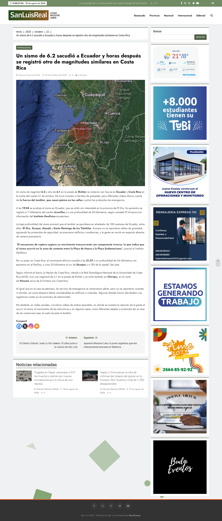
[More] (36, 326)
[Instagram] (31, 326)
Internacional (185, 15)
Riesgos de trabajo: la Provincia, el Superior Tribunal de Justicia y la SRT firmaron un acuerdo (103, 3)
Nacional (168, 15)
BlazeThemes (134, 515)
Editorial (200, 15)
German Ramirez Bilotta (29, 75)
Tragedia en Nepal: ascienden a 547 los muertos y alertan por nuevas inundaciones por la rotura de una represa (55, 378)
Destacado (139, 15)
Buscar (157, 31)
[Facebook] (19, 326)
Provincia (154, 15)
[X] (25, 326)
